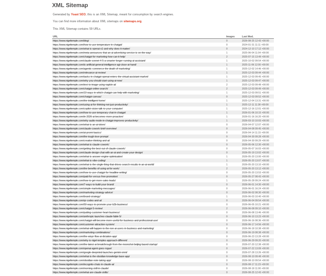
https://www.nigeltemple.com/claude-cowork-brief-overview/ (85, 128)
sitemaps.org (132, 21)
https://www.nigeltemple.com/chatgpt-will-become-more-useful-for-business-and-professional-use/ (105, 220)
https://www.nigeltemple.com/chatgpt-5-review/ (78, 208)
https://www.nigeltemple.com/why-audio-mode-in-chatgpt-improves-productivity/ (95, 120)
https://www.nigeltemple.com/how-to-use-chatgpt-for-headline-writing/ (90, 172)
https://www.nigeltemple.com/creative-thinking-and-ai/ (81, 140)
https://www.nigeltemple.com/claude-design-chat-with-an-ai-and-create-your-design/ (98, 152)
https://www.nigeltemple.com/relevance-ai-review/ (79, 72)
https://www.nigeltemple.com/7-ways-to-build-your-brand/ (83, 184)
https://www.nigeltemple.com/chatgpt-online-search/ (80, 88)
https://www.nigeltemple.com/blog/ (71, 40)
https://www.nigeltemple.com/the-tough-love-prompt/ (80, 136)
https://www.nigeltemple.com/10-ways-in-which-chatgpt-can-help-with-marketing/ (96, 92)
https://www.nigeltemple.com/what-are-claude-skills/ (80, 272)
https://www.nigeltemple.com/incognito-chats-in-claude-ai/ (83, 264)
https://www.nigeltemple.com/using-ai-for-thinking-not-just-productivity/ (90, 104)
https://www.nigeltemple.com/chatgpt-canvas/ (77, 96)
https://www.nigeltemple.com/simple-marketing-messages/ (84, 188)
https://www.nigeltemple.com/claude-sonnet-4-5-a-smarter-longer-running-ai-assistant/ (99, 60)
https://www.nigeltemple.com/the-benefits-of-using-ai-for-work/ (86, 168)
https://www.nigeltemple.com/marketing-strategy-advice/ (83, 192)
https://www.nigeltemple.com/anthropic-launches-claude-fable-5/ (87, 216)
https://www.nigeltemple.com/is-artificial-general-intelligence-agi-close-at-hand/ (94, 64)
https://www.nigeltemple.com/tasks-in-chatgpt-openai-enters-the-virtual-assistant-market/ (100, 76)
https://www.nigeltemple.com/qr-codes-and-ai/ (77, 200)
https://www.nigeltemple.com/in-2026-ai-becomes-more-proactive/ (88, 116)
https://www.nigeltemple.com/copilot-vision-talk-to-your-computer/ (88, 108)
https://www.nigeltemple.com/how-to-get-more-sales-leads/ (84, 180)
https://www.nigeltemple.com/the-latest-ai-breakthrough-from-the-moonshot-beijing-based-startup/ (105, 244)
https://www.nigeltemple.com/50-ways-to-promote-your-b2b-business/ (90, 204)
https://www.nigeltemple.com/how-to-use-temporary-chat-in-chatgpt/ (89, 112)
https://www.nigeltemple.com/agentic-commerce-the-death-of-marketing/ (91, 68)
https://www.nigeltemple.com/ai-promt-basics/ (77, 132)
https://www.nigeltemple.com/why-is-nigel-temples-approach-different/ (90, 240)
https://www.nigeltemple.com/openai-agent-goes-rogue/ (82, 248)
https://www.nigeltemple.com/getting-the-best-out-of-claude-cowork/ (89, 148)
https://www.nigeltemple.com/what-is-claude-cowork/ (81, 144)
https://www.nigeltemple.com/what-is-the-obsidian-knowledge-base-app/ (91, 256)
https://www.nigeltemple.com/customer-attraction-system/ (83, 224)
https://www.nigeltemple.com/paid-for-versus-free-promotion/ (85, 176)
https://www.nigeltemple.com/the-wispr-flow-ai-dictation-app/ (85, 236)
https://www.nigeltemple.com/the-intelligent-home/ (79, 100)
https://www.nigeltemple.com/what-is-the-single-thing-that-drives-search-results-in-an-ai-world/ (103, 164)
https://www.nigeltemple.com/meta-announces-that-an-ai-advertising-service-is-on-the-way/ (102, 52)
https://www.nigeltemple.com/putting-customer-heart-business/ (86, 212)
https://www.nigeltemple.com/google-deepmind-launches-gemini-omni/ (90, 252)
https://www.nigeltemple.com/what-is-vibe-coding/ (79, 160)
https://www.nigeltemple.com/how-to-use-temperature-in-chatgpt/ (87, 44)
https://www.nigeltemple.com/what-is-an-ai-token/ (79, 124)
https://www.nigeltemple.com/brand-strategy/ (76, 196)
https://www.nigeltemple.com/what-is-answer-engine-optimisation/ (88, 156)
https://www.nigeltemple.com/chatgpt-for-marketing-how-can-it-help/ (89, 56)
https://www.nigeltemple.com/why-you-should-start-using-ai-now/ (87, 80)
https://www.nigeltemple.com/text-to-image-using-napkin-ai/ (84, 84)
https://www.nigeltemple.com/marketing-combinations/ (81, 232)
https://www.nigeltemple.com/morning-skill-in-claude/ (81, 268)
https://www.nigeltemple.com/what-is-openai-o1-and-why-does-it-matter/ (91, 48)
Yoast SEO (78, 14)
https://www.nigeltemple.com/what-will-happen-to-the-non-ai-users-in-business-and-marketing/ (103, 228)
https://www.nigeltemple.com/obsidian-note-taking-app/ (82, 260)
